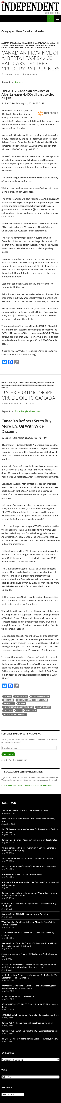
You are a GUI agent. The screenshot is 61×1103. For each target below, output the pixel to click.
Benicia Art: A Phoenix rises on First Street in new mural (27, 1023)
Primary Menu (57, 18)
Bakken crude (21, 696)
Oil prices (8, 711)
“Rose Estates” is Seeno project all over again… (22, 874)
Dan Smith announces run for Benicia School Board (24, 810)
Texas (18, 711)
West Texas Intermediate (15, 714)
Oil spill (19, 48)
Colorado (8, 700)
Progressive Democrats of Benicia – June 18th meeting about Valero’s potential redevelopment (29, 987)
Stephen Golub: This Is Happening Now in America (24, 914)
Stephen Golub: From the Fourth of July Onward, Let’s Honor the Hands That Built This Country (29, 944)
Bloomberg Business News (28, 411)
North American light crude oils (34, 385)
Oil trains (29, 48)
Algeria (7, 696)
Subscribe (8, 754)
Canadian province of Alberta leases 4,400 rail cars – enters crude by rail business (30, 61)
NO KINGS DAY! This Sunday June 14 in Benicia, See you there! (30, 1015)
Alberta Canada (9, 43)
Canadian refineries (45, 45)
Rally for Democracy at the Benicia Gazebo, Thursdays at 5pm (29, 1038)
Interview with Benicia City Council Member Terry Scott (27, 858)
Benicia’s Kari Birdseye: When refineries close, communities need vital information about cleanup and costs (28, 965)
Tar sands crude (42, 48)
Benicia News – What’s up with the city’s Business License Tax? (29, 1030)
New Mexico (9, 703)
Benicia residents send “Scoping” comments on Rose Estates (28, 866)
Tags (4, 1070)
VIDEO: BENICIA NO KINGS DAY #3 (18, 996)
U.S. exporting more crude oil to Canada (28, 395)
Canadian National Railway (32, 43)
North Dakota (43, 707)
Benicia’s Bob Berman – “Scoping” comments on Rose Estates (29, 840)
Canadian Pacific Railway (21, 45)
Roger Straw (31, 74)
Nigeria (22, 703)
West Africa (31, 711)
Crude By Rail (8, 48)
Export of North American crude (32, 700)
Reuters (19, 82)
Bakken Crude (8, 383)
